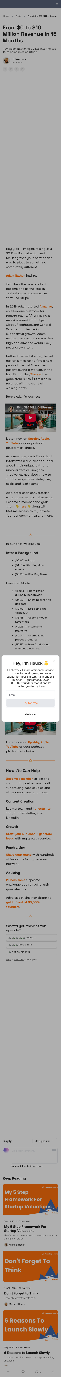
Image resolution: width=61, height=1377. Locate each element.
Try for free (30, 703)
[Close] (54, 660)
